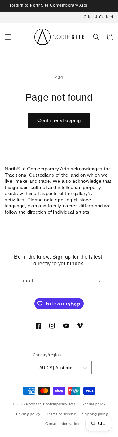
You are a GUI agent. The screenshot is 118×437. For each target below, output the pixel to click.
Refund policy (93, 404)
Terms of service (61, 414)
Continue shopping (59, 120)
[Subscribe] (98, 281)
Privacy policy (28, 414)
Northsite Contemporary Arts (51, 404)
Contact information (62, 424)
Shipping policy (95, 414)
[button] (8, 37)
